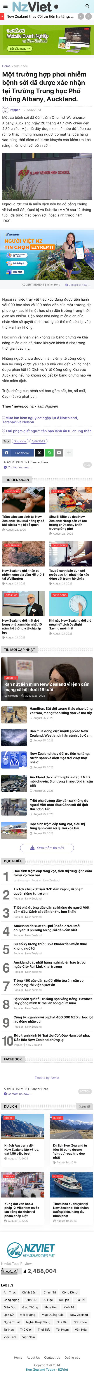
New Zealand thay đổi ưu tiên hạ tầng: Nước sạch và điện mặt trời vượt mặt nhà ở (41, 16)
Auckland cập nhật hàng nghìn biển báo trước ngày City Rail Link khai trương (50, 964)
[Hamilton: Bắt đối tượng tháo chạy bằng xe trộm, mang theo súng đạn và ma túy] (14, 714)
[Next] (88, 16)
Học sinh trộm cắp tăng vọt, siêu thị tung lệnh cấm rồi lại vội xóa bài (57, 826)
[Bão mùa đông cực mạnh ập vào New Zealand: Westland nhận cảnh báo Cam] (14, 737)
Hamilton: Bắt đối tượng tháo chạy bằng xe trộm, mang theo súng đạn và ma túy (61, 710)
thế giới (25, 1329)
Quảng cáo (72, 1357)
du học (48, 1300)
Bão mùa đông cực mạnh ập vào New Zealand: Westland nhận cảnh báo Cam (61, 733)
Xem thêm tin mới (50, 848)
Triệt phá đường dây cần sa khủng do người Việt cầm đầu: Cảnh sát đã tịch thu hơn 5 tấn (59, 804)
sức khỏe (21, 66)
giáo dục (10, 1307)
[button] (5, 6)
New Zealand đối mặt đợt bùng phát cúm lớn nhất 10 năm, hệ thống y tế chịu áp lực (22, 626)
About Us (33, 1357)
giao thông (30, 1307)
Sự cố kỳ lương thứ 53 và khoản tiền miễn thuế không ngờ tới (50, 946)
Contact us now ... (79, 284)
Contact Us (52, 1357)
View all (84, 1106)
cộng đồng (69, 1292)
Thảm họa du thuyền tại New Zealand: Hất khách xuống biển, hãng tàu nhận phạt (71, 1210)
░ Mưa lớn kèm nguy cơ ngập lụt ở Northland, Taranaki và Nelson (40, 420)
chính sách (29, 1292)
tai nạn (9, 1329)
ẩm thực (10, 1292)
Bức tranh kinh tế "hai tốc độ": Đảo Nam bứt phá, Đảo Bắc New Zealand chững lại (52, 1037)
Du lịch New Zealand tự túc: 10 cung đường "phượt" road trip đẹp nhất (70, 1151)
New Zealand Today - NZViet (47, 1369)
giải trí (80, 1300)
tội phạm (62, 1329)
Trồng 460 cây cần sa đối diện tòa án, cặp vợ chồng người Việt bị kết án (49, 982)
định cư (31, 1300)
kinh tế (69, 1307)
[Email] (59, 453)
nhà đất (62, 1322)
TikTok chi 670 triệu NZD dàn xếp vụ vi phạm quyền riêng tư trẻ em (49, 891)
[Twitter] (39, 453)
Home (6, 66)
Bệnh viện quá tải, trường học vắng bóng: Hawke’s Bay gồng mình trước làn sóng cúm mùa (53, 1001)
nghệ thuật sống (38, 1322)
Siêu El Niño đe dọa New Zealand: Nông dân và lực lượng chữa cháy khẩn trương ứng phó (68, 522)
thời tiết (44, 1329)
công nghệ (11, 1300)
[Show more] (68, 453)
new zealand (79, 1314)
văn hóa (81, 1329)
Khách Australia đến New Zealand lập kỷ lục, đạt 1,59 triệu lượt (21, 1149)
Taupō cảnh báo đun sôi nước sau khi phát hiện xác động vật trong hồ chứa (69, 574)
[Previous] (81, 16)
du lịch (64, 1300)
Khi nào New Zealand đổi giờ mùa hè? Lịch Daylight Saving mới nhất (70, 624)
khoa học (50, 1307)
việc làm (10, 1337)
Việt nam (28, 1337)
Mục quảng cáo (53, 1314)
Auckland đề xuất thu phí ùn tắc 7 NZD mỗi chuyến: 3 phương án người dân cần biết (61, 781)
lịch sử (9, 1314)
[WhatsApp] (49, 453)
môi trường (27, 1314)
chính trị (50, 1292)
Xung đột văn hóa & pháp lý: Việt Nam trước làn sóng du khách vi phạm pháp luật (21, 1210)
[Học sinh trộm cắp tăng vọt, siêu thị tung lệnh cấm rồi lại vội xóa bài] (14, 830)
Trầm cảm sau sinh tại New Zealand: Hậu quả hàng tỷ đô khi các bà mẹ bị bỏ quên (23, 520)
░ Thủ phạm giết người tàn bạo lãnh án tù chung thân (47, 431)
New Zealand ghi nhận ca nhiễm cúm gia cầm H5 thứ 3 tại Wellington (23, 574)
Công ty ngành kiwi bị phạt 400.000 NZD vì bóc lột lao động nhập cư (53, 1019)
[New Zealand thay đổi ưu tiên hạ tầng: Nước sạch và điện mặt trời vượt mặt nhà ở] (14, 760)
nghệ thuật (12, 1322)
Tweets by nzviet (47, 1077)
